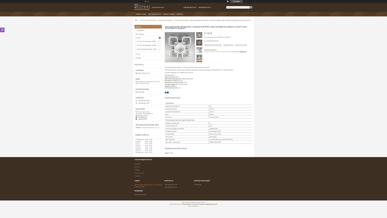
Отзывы (138, 58)
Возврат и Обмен (169, 14)
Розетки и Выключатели (144, 49)
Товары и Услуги (141, 14)
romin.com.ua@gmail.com (145, 113)
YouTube (137, 167)
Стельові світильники (164, 20)
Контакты (180, 14)
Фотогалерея (140, 34)
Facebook (137, 164)
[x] (168, 93)
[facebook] (165, 93)
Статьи (138, 54)
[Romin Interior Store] (142, 7)
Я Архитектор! (139, 173)
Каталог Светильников (148, 20)
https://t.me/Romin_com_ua (151, 127)
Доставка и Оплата (154, 14)
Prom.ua (202, 202)
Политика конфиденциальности (208, 204)
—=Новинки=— (140, 30)
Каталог (138, 37)
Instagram (137, 176)
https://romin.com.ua (144, 112)
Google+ (137, 170)
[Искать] (251, 7)
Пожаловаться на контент (190, 204)
